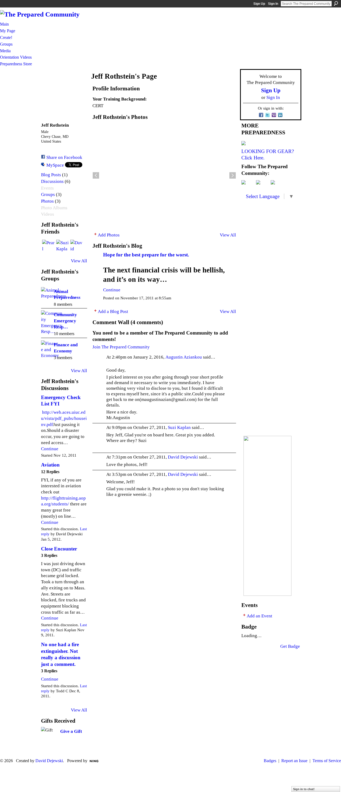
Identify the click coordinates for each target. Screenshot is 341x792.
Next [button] (232, 175)
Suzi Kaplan (179, 427)
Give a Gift (71, 731)
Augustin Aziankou (183, 357)
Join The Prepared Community (121, 346)
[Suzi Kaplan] (62, 246)
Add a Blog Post (113, 311)
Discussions (52, 181)
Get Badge (290, 646)
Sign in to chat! (304, 789)
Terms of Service (326, 760)
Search (336, 3)
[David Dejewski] (76, 246)
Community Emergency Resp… (65, 320)
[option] (164, 175)
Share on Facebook (64, 157)
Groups (48, 194)
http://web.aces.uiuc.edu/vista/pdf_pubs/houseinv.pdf (64, 418)
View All (79, 260)
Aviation (50, 465)
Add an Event (259, 615)
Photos (47, 201)
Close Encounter (59, 549)
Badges (270, 760)
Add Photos (109, 235)
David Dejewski (183, 457)
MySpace (55, 165)
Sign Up (259, 4)
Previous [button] (96, 175)
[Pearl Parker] (48, 246)
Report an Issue (294, 760)
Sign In (273, 4)
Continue (49, 448)
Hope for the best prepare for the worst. (146, 255)
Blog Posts (51, 174)
